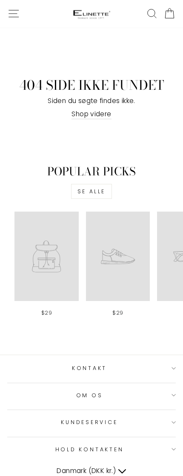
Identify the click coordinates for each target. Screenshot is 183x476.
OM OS (89, 395)
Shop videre (91, 113)
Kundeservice (89, 422)
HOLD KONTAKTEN (89, 449)
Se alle (91, 191)
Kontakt (89, 368)
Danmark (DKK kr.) (87, 470)
